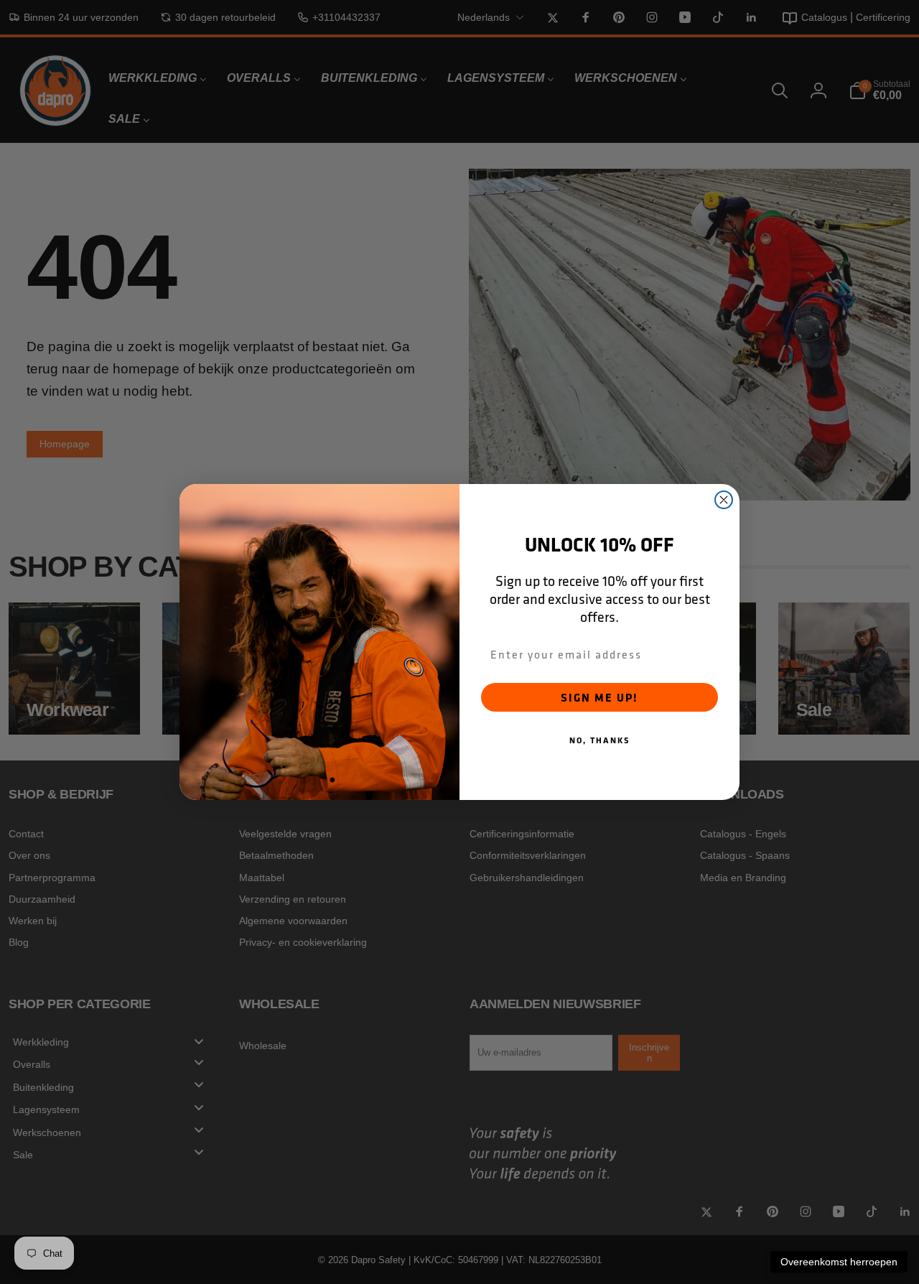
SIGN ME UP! (599, 697)
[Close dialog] (723, 499)
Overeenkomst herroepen (838, 1261)
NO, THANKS (599, 740)
